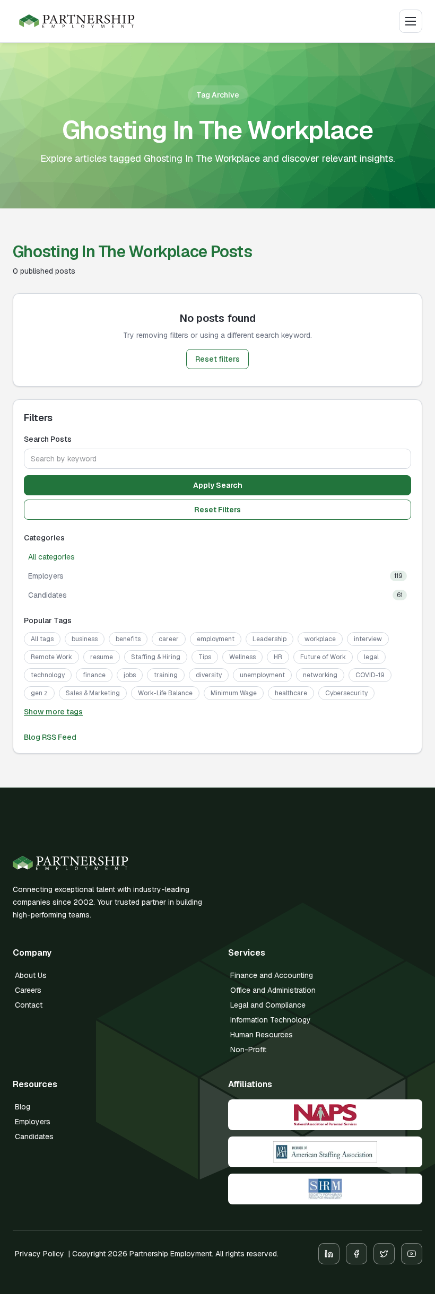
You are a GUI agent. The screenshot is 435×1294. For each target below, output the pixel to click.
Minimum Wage (234, 693)
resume (101, 657)
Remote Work (51, 657)
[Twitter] (384, 1253)
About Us (31, 975)
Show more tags (53, 711)
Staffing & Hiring (155, 657)
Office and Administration (273, 990)
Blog (22, 1107)
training (166, 675)
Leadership (269, 639)
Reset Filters (217, 509)
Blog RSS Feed (50, 737)
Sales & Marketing (93, 693)
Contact (28, 1005)
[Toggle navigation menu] (410, 21)
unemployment (262, 675)
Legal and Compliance (268, 1005)
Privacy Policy (39, 1253)
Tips (204, 657)
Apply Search (217, 485)
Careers (28, 990)
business (85, 639)
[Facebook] (356, 1253)
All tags (42, 639)
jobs (130, 675)
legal (371, 657)
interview (368, 639)
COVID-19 (370, 675)
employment (215, 639)
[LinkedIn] (329, 1253)
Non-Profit (248, 1049)
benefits (128, 639)
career (169, 639)
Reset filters (217, 359)
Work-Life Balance (165, 693)
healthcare (291, 693)
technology (48, 675)
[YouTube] (411, 1253)
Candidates (34, 1136)
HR (278, 657)
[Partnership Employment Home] (77, 21)
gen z (39, 693)
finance (94, 675)
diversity (209, 675)
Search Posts (48, 439)
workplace (320, 639)
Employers (32, 1121)
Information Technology (270, 1020)
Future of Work (323, 657)
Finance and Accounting (271, 975)
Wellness (242, 657)
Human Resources (261, 1034)
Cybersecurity (346, 693)
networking (320, 675)
